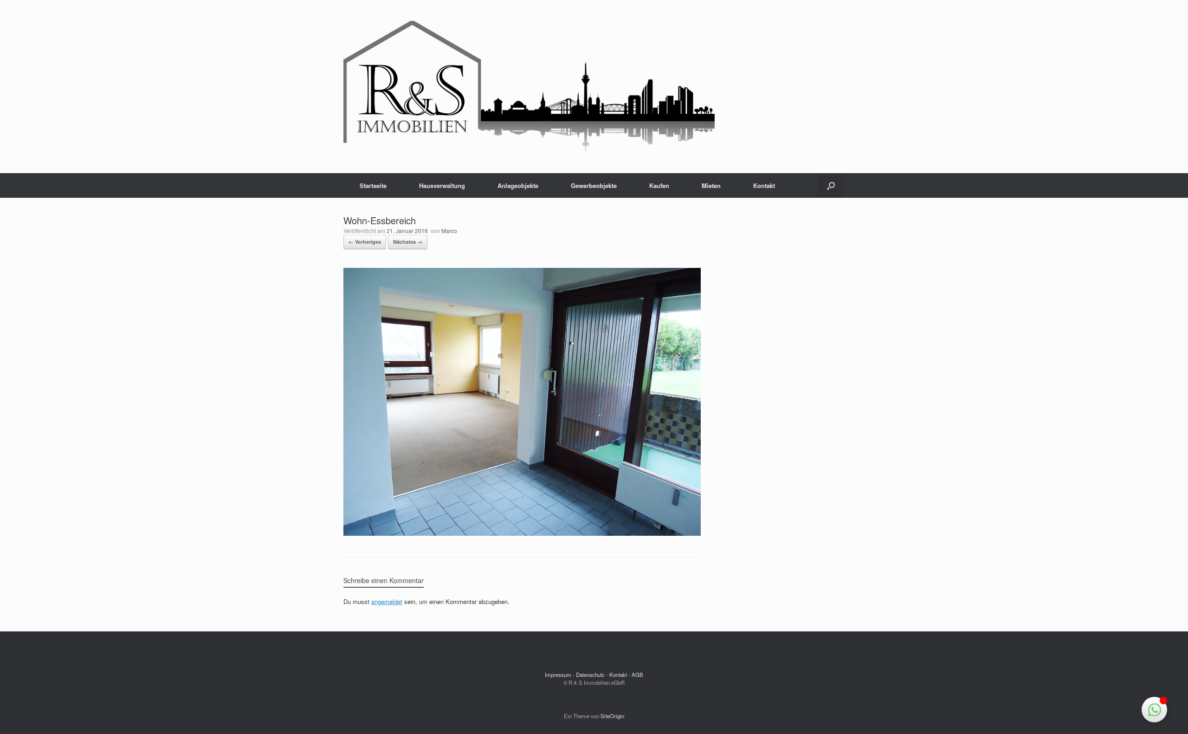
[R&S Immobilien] (529, 86)
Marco (449, 230)
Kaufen (659, 185)
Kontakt (764, 185)
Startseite (373, 185)
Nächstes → (407, 241)
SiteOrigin (612, 716)
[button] (831, 185)
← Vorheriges (365, 241)
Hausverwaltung (442, 185)
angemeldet (386, 601)
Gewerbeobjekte (594, 185)
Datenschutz (590, 674)
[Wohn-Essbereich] (522, 533)
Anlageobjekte (517, 185)
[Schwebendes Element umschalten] (1154, 709)
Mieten (711, 185)
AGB (637, 674)
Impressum (558, 674)
